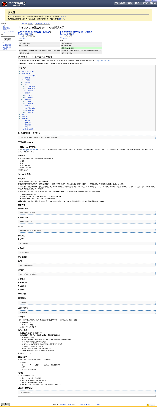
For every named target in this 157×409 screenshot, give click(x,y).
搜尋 (2, 34)
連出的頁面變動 (7, 47)
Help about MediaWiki (8, 32)
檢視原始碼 (39, 23)
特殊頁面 (5, 49)
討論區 (122, 3)
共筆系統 (129, 3)
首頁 (4, 26)
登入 (153, 0)
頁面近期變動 (6, 28)
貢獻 (30, 34)
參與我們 (145, 3)
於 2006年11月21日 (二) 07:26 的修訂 (29, 32)
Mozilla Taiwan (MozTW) (19, 3)
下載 (116, 3)
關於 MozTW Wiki (85, 404)
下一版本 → (63, 38)
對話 (26, 34)
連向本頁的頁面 (7, 45)
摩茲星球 (137, 3)
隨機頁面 (5, 30)
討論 (30, 23)
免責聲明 (98, 404)
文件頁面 (62, 16)
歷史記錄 (46, 23)
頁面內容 (24, 23)
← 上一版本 (22, 38)
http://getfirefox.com (29, 150)
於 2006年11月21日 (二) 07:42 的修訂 (71, 32)
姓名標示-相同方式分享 (65, 404)
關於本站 (153, 3)
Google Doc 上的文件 (102, 61)
